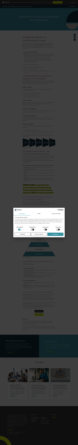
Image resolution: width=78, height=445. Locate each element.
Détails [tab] (39, 213)
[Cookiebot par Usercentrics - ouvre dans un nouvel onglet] (58, 210)
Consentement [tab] (22, 213)
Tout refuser (22, 234)
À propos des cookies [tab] (56, 213)
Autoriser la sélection (39, 234)
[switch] (32, 229)
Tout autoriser (55, 234)
